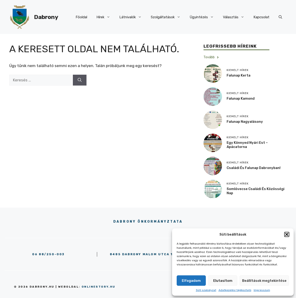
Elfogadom (191, 281)
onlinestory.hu (98, 286)
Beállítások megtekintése (264, 281)
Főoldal (81, 17)
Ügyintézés (199, 17)
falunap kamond (241, 98)
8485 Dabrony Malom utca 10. (143, 254)
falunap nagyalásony (245, 122)
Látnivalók (127, 17)
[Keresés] (79, 80)
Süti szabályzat (206, 290)
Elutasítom (222, 281)
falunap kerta (238, 75)
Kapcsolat (261, 17)
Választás (230, 17)
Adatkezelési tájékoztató (235, 290)
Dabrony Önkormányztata (148, 222)
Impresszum (262, 290)
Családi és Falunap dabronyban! (254, 168)
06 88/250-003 (48, 254)
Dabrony (46, 17)
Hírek (100, 17)
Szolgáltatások (163, 17)
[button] (286, 234)
